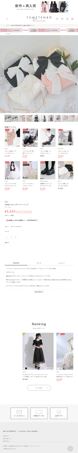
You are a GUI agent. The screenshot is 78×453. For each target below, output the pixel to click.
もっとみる (39, 388)
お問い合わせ (6, 441)
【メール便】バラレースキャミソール (10, 153)
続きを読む (38, 292)
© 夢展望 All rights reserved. (9, 449)
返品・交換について (7, 438)
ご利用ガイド (6, 436)
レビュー (62, 263)
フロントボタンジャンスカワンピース (63, 153)
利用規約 (26, 446)
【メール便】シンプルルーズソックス (45, 153)
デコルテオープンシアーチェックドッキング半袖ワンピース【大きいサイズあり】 (35, 376)
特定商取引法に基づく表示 (15, 446)
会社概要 (5, 446)
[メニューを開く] (7, 19)
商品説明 (16, 263)
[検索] (57, 19)
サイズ (39, 263)
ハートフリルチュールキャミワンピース (28, 186)
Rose (6, 201)
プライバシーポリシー (35, 446)
